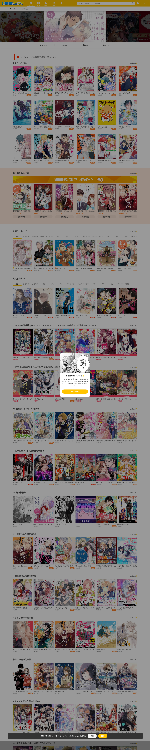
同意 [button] (102, 736)
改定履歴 (83, 736)
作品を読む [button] (75, 391)
